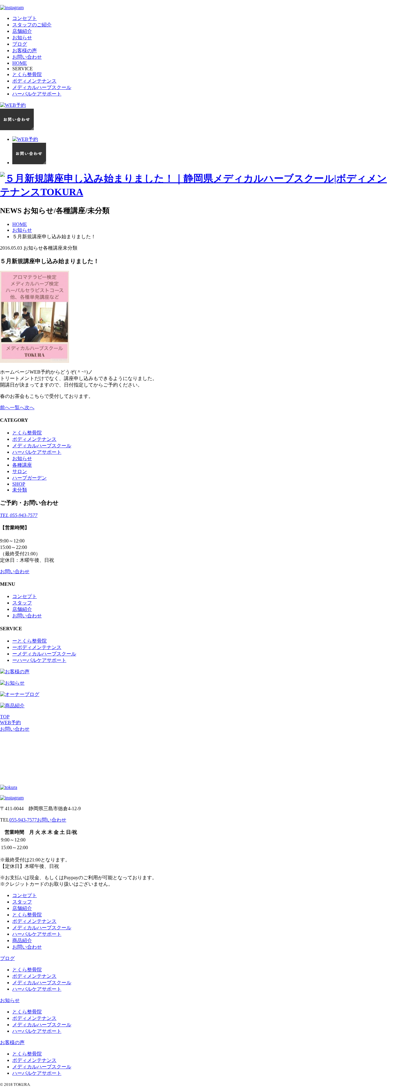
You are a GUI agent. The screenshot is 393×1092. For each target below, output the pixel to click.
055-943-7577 (23, 819)
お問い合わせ (27, 57)
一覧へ (17, 407)
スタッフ (22, 602)
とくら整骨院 (27, 74)
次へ (29, 407)
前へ (5, 407)
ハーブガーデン (29, 477)
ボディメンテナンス (34, 81)
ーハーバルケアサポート (39, 660)
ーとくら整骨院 (29, 640)
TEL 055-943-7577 (18, 515)
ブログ (19, 44)
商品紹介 (22, 940)
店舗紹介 (22, 31)
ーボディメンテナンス (36, 647)
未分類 (19, 489)
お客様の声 (24, 50)
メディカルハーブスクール (41, 87)
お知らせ (22, 37)
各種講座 (22, 465)
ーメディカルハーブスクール (44, 653)
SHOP (18, 484)
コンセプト (24, 18)
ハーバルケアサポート (36, 93)
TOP (5, 716)
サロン (19, 471)
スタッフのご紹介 (32, 24)
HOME (19, 63)
